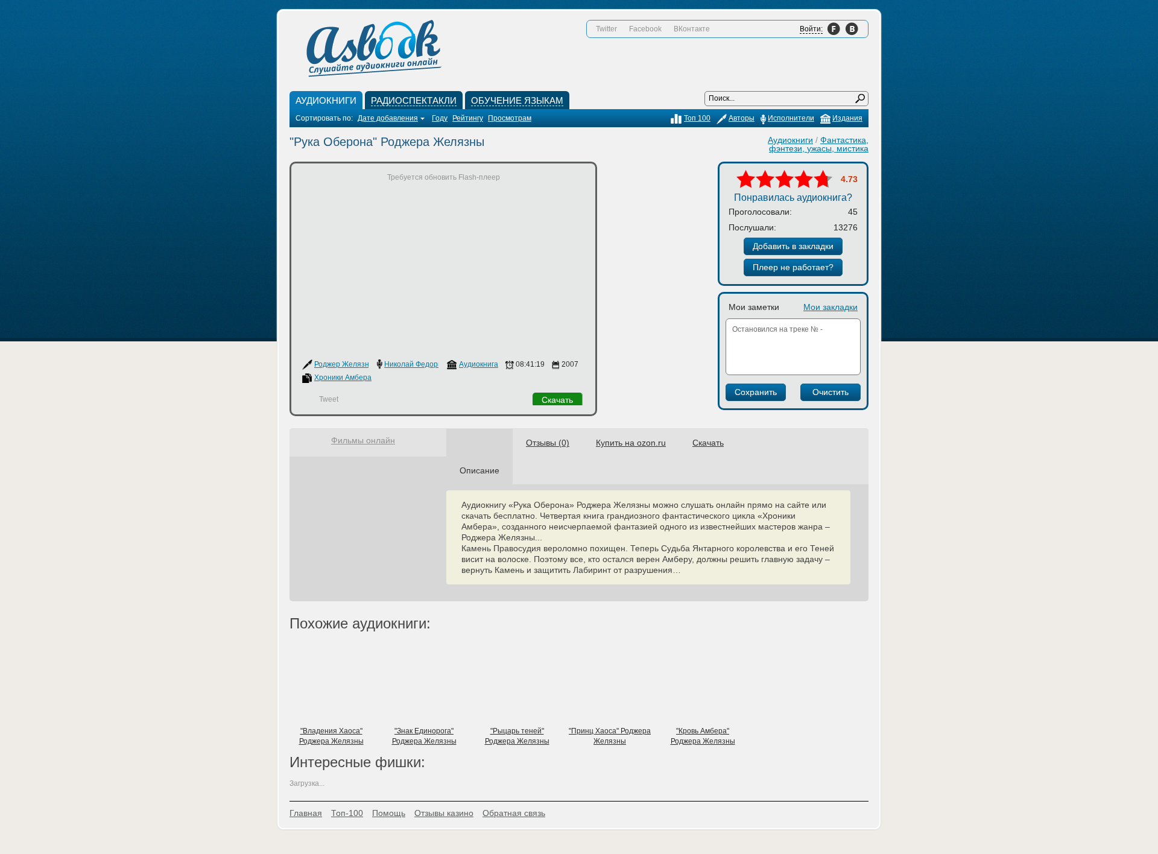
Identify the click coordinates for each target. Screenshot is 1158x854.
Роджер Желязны (344, 364)
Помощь (388, 813)
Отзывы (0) (547, 443)
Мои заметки (754, 307)
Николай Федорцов (417, 364)
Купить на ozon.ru (631, 443)
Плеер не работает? (793, 267)
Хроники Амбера (343, 377)
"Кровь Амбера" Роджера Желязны (703, 736)
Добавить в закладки (793, 246)
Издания (847, 118)
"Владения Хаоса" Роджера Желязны (331, 736)
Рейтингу (467, 118)
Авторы (742, 118)
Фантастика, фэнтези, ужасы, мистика (818, 144)
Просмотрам (509, 118)
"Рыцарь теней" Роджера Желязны (517, 736)
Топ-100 (347, 813)
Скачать (557, 400)
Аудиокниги (790, 140)
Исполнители (791, 118)
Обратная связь (513, 813)
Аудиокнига (478, 364)
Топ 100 (697, 118)
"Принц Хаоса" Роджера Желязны (610, 736)
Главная (306, 813)
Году (440, 118)
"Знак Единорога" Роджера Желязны (424, 736)
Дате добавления (388, 118)
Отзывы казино (443, 813)
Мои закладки (830, 307)
